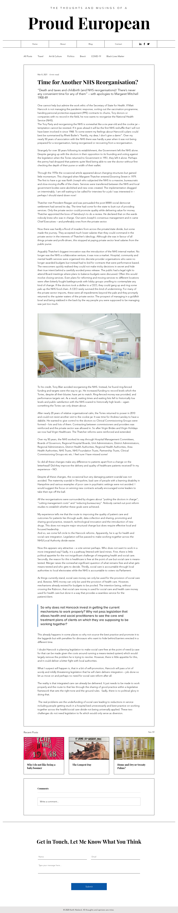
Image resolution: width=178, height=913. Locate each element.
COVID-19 (96, 56)
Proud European (89, 22)
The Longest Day (81, 764)
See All (151, 732)
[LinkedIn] (140, 44)
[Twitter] (148, 44)
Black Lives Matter (115, 56)
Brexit (83, 56)
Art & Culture (55, 56)
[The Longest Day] (89, 748)
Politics (70, 56)
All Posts (28, 56)
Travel (40, 56)
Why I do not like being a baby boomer (41, 766)
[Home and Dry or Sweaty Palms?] (134, 748)
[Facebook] (144, 44)
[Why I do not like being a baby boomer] (44, 748)
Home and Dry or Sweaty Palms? (131, 766)
